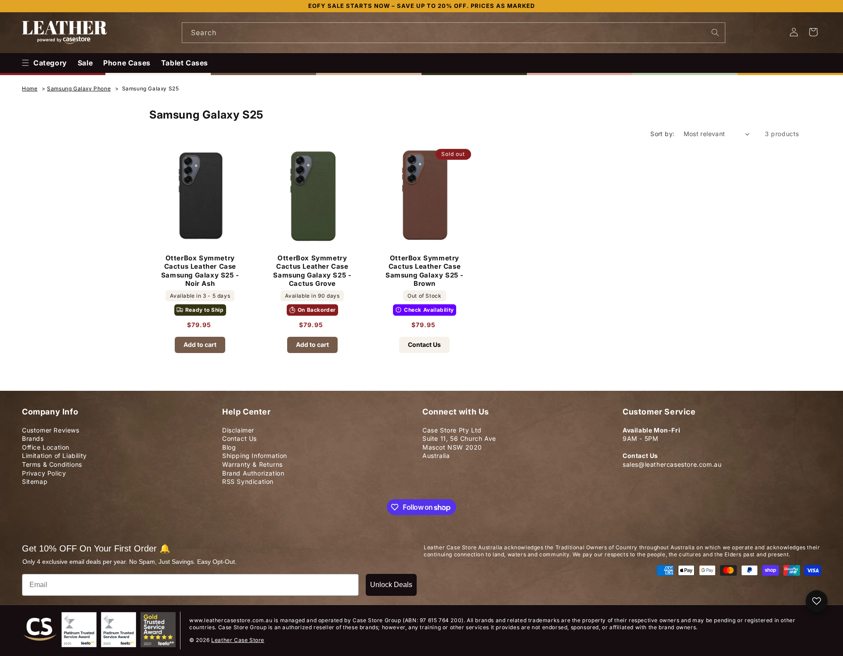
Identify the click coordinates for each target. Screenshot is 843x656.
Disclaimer (238, 430)
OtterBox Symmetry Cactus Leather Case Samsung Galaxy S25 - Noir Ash (200, 270)
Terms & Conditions (52, 464)
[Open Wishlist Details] (817, 601)
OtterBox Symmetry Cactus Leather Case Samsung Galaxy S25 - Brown (424, 270)
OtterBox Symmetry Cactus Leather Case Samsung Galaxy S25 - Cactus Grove (312, 270)
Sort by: (662, 133)
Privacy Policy (44, 473)
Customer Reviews (50, 430)
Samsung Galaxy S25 (150, 88)
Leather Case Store (237, 640)
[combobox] (453, 33)
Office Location (45, 447)
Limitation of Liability (54, 455)
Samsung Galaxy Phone (79, 88)
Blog (229, 447)
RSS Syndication (248, 481)
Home (29, 88)
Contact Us (424, 344)
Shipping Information (254, 455)
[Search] (715, 32)
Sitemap (34, 481)
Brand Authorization (253, 473)
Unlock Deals (391, 584)
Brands (33, 438)
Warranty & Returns (252, 464)
